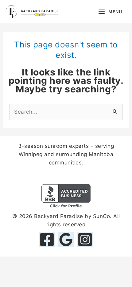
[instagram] (85, 239)
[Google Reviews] (66, 239)
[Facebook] (47, 239)
